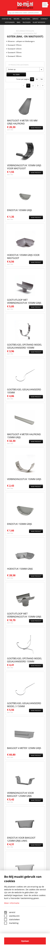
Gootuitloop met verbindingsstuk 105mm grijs (24, 301)
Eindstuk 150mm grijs (19, 523)
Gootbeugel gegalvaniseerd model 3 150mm (24, 705)
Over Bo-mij (6, 19)
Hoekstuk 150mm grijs (20, 568)
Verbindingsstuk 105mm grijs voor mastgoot (24, 167)
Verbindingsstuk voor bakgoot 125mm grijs (20, 794)
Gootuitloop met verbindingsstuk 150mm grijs (24, 615)
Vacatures (26, 19)
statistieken (14, 919)
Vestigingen (9, 22)
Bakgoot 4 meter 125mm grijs (24, 748)
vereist (12, 912)
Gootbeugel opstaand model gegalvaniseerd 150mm (24, 660)
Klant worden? (39, 22)
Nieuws (16, 19)
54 (41, 79)
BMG (18, 22)
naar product (36, 128)
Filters (16, 74)
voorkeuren (14, 916)
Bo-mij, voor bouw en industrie (25, 5)
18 (32, 79)
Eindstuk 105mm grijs (19, 210)
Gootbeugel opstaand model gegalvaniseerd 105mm (24, 346)
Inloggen (26, 22)
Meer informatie (11, 903)
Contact (44, 19)
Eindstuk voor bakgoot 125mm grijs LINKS (21, 839)
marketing (13, 923)
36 (37, 79)
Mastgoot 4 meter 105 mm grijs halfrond (22, 122)
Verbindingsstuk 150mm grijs (24, 479)
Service (35, 19)
